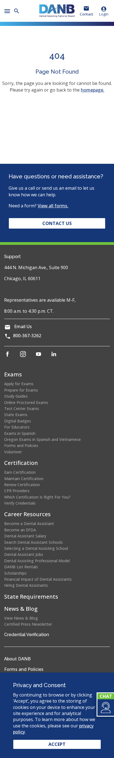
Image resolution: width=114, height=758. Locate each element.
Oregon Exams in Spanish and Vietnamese (42, 439)
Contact (86, 14)
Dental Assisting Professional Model (37, 560)
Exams (13, 374)
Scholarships (15, 573)
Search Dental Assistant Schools (33, 542)
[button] (105, 707)
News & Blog (21, 608)
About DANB (17, 659)
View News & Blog (21, 618)
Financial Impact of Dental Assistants (38, 579)
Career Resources (27, 514)
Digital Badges (17, 421)
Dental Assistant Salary (25, 536)
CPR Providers (17, 490)
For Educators (17, 427)
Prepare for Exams (21, 390)
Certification (21, 463)
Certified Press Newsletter (28, 624)
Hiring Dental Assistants (26, 585)
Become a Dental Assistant (29, 523)
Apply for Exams (18, 383)
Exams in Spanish (19, 433)
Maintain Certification (23, 478)
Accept (57, 744)
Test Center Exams (21, 408)
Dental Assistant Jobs (23, 554)
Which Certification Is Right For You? (37, 497)
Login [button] (103, 14)
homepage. (92, 90)
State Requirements (31, 596)
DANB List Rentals (21, 566)
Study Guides (16, 396)
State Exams (15, 414)
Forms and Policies (21, 445)
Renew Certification (22, 484)
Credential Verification (26, 634)
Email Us (23, 326)
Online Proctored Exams (26, 402)
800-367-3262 (27, 336)
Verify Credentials (20, 503)
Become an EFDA (20, 529)
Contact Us (57, 223)
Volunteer (13, 451)
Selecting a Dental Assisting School (36, 548)
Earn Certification (20, 472)
